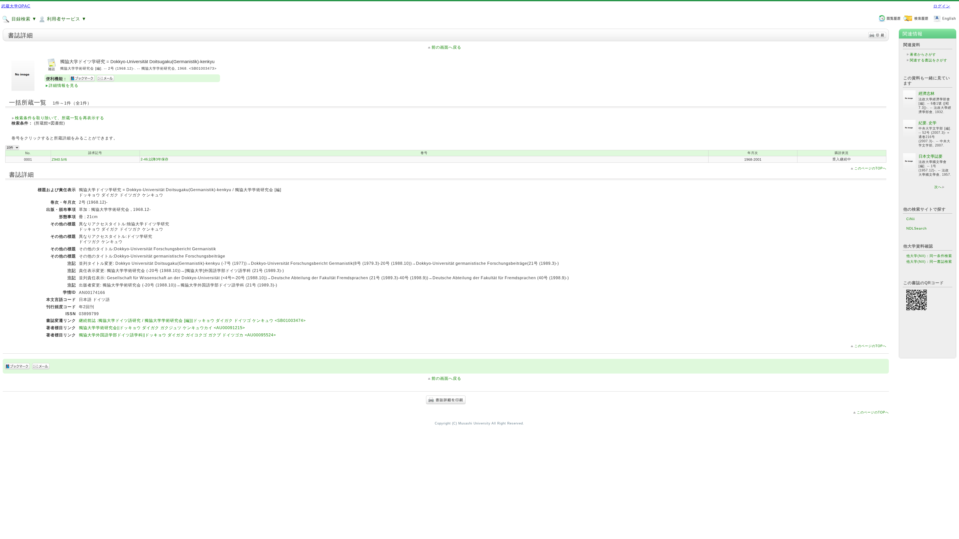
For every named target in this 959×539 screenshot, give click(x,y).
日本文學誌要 (931, 156)
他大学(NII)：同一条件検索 (929, 256)
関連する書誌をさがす (928, 60)
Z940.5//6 (59, 159)
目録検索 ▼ (23, 18)
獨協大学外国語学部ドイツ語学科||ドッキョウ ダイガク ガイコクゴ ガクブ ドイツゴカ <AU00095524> (177, 335)
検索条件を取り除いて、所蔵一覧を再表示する (59, 118)
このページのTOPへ (870, 168)
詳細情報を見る (63, 85)
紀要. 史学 (928, 123)
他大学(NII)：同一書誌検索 (929, 262)
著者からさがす (923, 54)
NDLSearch (916, 228)
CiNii (910, 219)
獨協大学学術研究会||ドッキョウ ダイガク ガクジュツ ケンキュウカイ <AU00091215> (162, 328)
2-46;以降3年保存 (154, 159)
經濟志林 (927, 93)
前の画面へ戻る (446, 47)
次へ (938, 187)
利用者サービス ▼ (65, 18)
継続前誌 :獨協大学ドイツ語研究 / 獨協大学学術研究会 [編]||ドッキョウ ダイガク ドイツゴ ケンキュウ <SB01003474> (192, 320)
